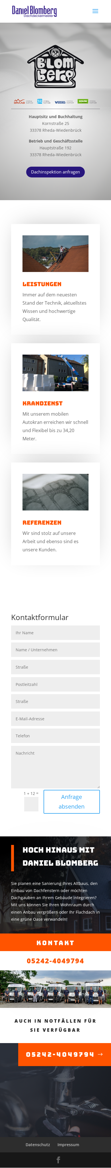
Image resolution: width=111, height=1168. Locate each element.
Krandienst (42, 403)
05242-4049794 (55, 960)
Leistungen (41, 284)
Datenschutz (38, 1144)
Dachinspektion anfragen (55, 172)
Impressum (68, 1144)
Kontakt (55, 943)
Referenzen (41, 522)
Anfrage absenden (72, 801)
